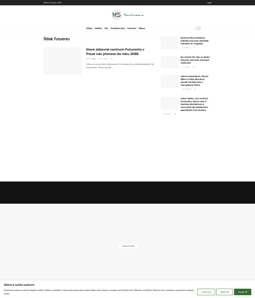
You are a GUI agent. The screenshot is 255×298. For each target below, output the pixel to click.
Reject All (225, 292)
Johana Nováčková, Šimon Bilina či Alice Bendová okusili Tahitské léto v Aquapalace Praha (194, 80)
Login (209, 2)
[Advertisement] (186, 149)
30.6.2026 (186, 89)
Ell (94, 59)
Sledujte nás (128, 246)
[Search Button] (189, 28)
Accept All (242, 292)
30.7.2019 (103, 59)
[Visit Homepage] (127, 15)
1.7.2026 (186, 67)
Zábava (142, 28)
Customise (206, 292)
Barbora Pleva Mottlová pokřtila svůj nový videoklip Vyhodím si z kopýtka (195, 41)
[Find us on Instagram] (211, 28)
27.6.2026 (166, 114)
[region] (127, 289)
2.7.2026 (186, 48)
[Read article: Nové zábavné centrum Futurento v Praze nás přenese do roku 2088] (62, 61)
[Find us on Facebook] (206, 28)
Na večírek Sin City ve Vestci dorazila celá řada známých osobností (195, 60)
